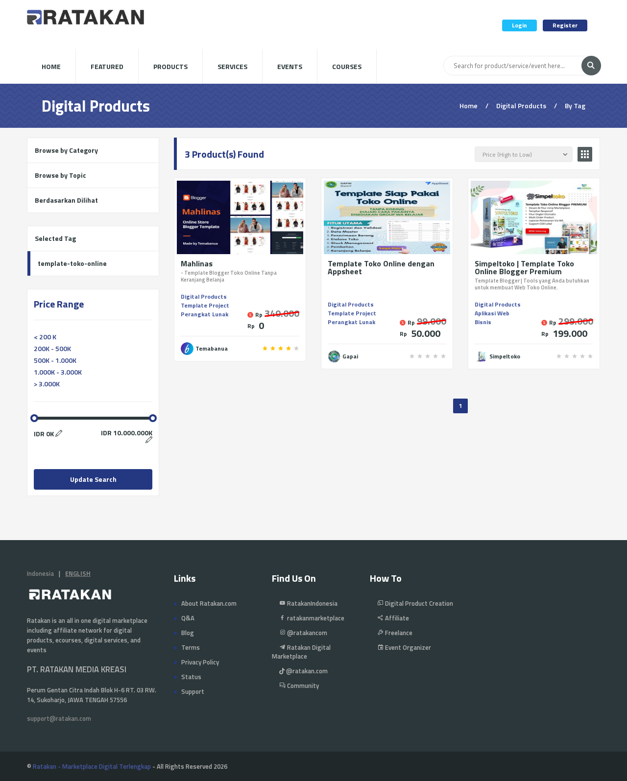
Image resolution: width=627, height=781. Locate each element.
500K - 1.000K (55, 360)
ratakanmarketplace (315, 618)
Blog (187, 633)
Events (289, 66)
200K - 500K (52, 348)
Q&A (187, 618)
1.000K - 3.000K (58, 372)
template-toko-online (72, 263)
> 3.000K (47, 384)
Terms (190, 647)
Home (51, 66)
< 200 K (45, 336)
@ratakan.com (306, 671)
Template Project (205, 305)
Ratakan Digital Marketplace (301, 651)
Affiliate (396, 618)
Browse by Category (66, 150)
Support (192, 691)
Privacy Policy (200, 662)
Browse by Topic (60, 175)
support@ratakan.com (59, 718)
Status (191, 677)
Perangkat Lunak (204, 314)
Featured (107, 66)
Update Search (93, 479)
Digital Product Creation (418, 603)
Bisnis (483, 322)
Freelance (398, 633)
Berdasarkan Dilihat (66, 200)
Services (232, 66)
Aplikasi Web (492, 313)
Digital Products (204, 296)
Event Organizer (407, 647)
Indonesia (40, 573)
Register (565, 25)
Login (519, 25)
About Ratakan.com (209, 603)
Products (170, 66)
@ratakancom (306, 633)
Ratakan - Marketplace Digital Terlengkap (92, 766)
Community (302, 685)
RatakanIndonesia (312, 603)
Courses (347, 66)
